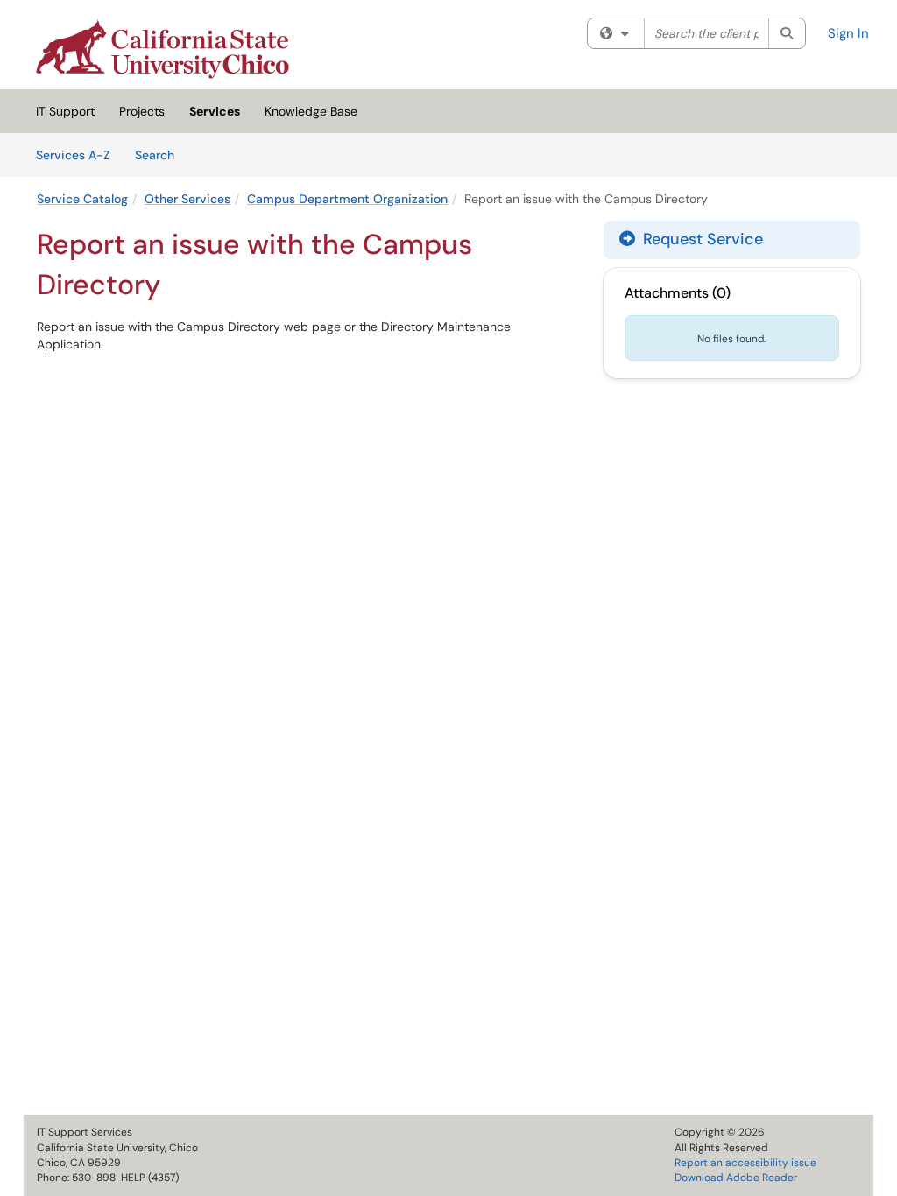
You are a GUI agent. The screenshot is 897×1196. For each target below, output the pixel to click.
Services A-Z (73, 155)
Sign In (848, 33)
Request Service (701, 239)
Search (161, 154)
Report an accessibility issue (745, 1163)
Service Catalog (82, 199)
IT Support (65, 111)
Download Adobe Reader (736, 1178)
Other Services (187, 199)
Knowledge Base (311, 111)
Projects (142, 111)
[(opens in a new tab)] (162, 49)
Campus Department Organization (347, 199)
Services (214, 111)
